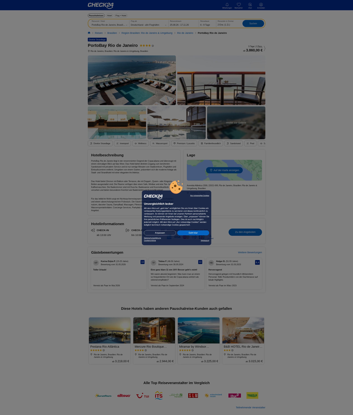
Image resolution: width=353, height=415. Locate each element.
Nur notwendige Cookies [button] (199, 196)
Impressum (205, 240)
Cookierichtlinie (150, 240)
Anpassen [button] (160, 232)
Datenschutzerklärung (152, 238)
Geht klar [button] (193, 232)
